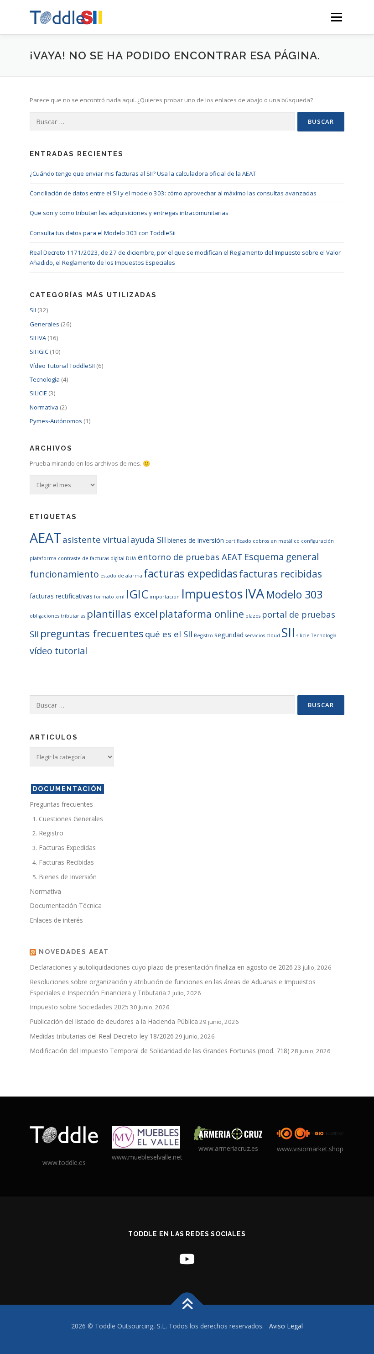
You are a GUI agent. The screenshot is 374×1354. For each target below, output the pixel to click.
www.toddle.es (64, 1162)
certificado (238, 541)
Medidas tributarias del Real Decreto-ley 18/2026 (102, 1036)
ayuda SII (148, 539)
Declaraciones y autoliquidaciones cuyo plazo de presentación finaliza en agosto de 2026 (161, 967)
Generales (44, 324)
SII (33, 310)
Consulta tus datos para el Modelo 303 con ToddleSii (103, 233)
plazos (252, 616)
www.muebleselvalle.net (147, 1157)
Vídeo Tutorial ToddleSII (62, 366)
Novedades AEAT (74, 951)
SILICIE (38, 393)
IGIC (137, 594)
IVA (254, 593)
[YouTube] (187, 1258)
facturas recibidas (280, 573)
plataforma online (201, 613)
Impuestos (212, 593)
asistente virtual (95, 539)
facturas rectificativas (61, 596)
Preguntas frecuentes (61, 804)
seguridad (229, 634)
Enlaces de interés (56, 920)
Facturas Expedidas (67, 847)
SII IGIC (39, 351)
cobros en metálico (276, 541)
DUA (131, 558)
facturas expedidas (191, 573)
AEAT (45, 537)
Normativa (44, 407)
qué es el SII (168, 634)
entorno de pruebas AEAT (190, 556)
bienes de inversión (195, 540)
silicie (303, 635)
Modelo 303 (294, 594)
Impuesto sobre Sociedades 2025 (79, 1006)
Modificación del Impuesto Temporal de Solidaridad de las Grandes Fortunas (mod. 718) (160, 1050)
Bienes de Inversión (68, 876)
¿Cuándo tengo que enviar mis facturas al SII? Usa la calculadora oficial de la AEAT (143, 173)
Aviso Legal (286, 1326)
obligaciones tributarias (57, 616)
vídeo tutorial (58, 651)
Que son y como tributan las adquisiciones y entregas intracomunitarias (129, 213)
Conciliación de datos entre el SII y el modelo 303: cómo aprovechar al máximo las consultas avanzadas (173, 193)
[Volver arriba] (187, 1305)
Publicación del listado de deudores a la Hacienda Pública (114, 1021)
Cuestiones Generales (71, 818)
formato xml (109, 596)
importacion (165, 596)
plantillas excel (122, 614)
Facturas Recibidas (66, 862)
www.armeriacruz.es (228, 1148)
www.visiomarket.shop (310, 1148)
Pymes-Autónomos (56, 421)
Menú (336, 17)
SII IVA (38, 338)
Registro (203, 635)
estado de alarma (121, 575)
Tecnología (45, 379)
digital (117, 558)
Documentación (67, 788)
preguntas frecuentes (92, 633)
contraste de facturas (83, 558)
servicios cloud (262, 635)
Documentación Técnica (66, 905)
